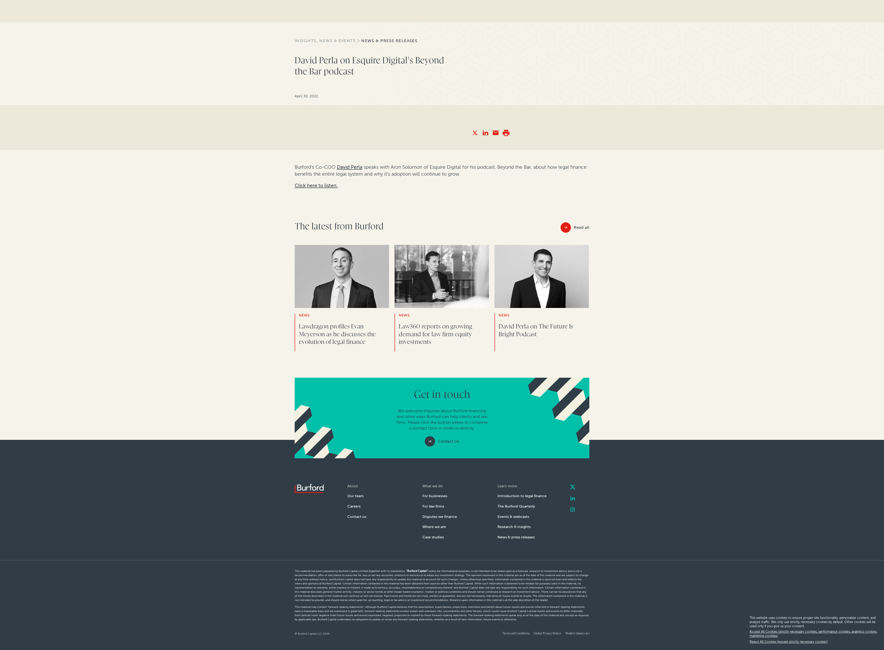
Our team (355, 496)
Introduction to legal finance (522, 496)
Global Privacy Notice (547, 633)
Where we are (434, 527)
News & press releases (389, 40)
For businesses (434, 496)
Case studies (433, 537)
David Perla (349, 167)
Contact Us (448, 441)
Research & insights (514, 527)
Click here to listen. (316, 185)
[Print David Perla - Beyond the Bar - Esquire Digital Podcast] (506, 133)
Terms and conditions (515, 633)
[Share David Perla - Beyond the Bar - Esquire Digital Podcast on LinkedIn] (485, 133)
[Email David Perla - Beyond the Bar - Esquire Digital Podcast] (496, 133)
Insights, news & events (325, 40)
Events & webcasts (513, 516)
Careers (354, 506)
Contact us (356, 516)
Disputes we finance (439, 516)
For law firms (433, 506)
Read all (581, 227)
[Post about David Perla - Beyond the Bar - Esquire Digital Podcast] (475, 133)
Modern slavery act (577, 633)
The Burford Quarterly (516, 506)
